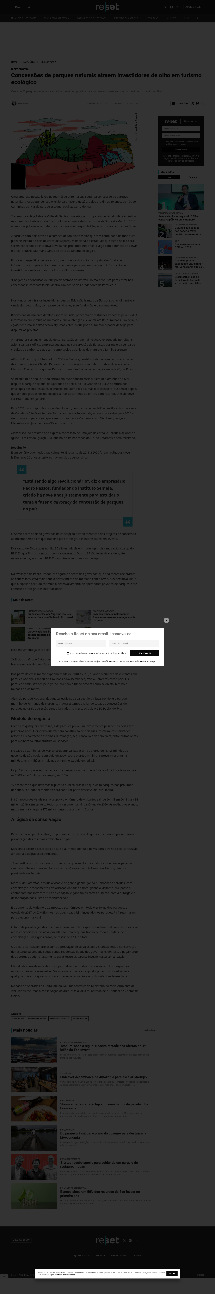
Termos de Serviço (137, 661)
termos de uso (97, 653)
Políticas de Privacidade (65, 1275)
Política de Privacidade (113, 661)
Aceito (172, 1274)
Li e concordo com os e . (98, 653)
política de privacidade (116, 653)
